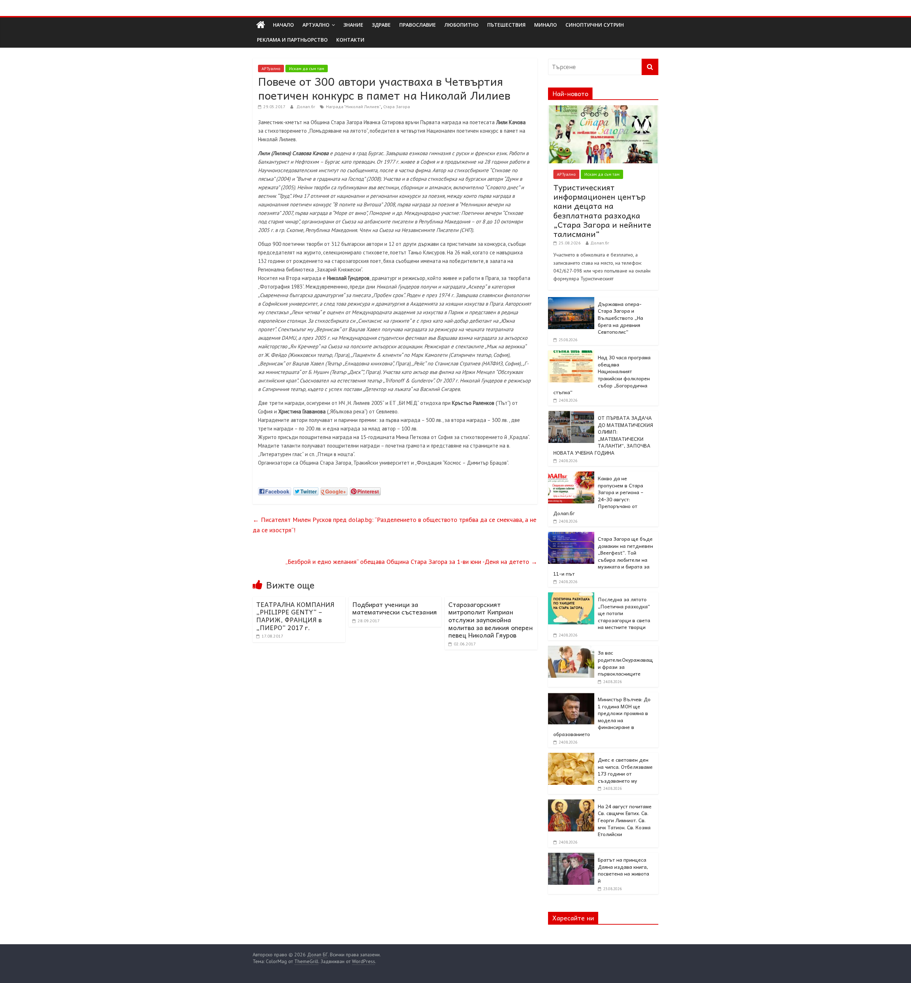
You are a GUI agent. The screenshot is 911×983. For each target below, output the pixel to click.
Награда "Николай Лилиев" (353, 106)
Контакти (350, 39)
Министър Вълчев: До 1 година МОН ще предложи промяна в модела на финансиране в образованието (602, 716)
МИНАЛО (545, 24)
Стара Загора (396, 106)
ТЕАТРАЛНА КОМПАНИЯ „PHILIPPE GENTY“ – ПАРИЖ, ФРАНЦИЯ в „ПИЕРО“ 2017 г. (295, 616)
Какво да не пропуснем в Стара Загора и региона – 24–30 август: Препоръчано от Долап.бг (598, 495)
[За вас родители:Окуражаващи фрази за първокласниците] (571, 649)
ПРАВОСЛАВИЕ (417, 24)
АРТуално (316, 24)
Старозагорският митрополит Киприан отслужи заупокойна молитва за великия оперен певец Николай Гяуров (490, 619)
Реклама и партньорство (292, 39)
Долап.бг (306, 106)
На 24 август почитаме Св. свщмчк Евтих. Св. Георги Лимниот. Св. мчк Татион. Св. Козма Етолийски (625, 820)
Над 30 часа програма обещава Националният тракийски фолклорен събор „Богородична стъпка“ (602, 374)
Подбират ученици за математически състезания (394, 608)
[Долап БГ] (261, 24)
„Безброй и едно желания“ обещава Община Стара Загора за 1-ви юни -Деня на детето (411, 561)
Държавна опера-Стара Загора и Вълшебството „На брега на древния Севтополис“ (620, 317)
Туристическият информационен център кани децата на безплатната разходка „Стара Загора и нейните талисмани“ (602, 211)
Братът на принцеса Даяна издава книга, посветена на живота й (623, 870)
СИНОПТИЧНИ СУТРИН (594, 24)
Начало (283, 24)
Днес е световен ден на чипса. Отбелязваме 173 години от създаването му (625, 770)
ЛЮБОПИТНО (461, 24)
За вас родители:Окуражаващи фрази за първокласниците (625, 663)
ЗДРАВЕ (381, 24)
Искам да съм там (306, 68)
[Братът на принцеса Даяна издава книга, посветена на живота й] (571, 856)
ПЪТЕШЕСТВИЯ (506, 24)
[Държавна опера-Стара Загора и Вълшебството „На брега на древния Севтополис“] (571, 301)
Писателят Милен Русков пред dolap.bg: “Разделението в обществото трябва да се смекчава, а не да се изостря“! (394, 525)
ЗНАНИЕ (353, 24)
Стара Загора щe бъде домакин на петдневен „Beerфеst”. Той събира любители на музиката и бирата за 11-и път (603, 556)
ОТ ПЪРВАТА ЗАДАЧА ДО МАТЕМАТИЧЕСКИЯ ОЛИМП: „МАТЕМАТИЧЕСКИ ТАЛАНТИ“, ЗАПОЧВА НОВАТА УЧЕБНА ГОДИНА (603, 435)
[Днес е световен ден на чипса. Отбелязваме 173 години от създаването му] (571, 757)
